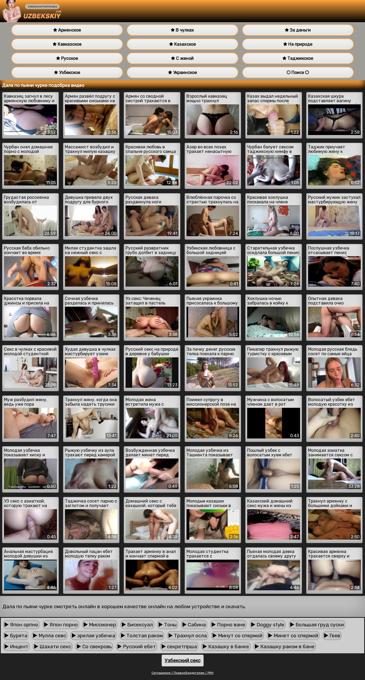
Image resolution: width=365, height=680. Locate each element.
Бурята (18, 635)
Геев (334, 635)
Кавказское (69, 44)
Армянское (69, 30)
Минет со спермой (295, 635)
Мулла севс (51, 635)
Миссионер (102, 625)
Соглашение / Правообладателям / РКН (182, 673)
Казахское (184, 44)
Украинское (184, 72)
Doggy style (269, 625)
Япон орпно (23, 625)
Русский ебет (139, 646)
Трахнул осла (190, 635)
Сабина (196, 625)
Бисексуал (139, 625)
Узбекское (69, 72)
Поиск (297, 72)
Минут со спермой (239, 635)
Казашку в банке (228, 646)
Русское (69, 58)
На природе (299, 44)
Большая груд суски (319, 625)
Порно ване (230, 625)
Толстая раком (144, 635)
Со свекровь (96, 646)
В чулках (184, 30)
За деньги (300, 30)
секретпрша (181, 646)
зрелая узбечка (95, 635)
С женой (184, 58)
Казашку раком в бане (286, 646)
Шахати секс (54, 646)
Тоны (170, 625)
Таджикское (299, 58)
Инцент (18, 646)
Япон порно (63, 625)
